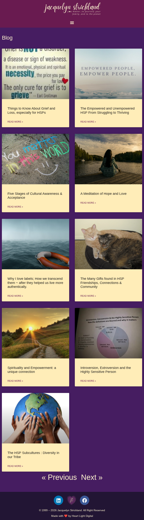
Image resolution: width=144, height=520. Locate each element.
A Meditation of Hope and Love (103, 194)
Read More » (15, 121)
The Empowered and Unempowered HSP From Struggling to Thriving (107, 110)
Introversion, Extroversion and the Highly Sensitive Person (105, 370)
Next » (92, 477)
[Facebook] (84, 500)
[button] (72, 23)
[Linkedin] (58, 500)
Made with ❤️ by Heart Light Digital (72, 515)
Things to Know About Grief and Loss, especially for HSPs (31, 110)
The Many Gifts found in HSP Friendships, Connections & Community (102, 282)
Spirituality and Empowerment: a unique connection (32, 370)
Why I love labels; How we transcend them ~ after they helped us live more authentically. (35, 282)
